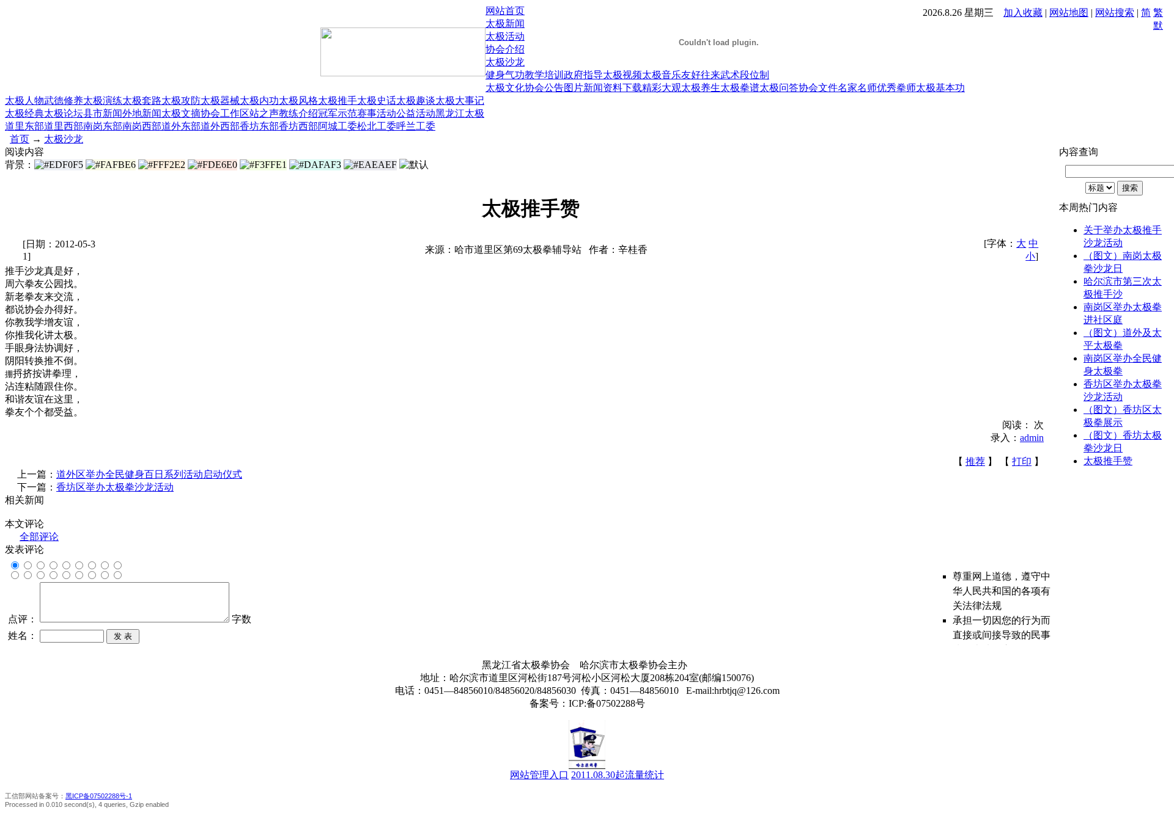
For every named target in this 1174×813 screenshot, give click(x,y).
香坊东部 (259, 126)
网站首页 (505, 10)
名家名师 (857, 87)
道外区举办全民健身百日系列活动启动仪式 (149, 474)
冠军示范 (337, 113)
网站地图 (1068, 12)
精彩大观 (661, 87)
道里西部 (63, 126)
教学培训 (544, 75)
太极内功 (259, 100)
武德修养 (63, 100)
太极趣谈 (415, 100)
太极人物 (24, 100)
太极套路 (141, 100)
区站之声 (259, 113)
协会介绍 (505, 49)
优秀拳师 (896, 87)
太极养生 (700, 87)
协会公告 (544, 87)
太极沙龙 (505, 62)
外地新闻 (141, 113)
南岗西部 (141, 126)
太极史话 (376, 100)
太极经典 (24, 113)
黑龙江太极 (459, 113)
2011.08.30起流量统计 (617, 775)
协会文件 (818, 87)
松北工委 (376, 126)
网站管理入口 (539, 775)
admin (1032, 437)
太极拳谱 (739, 87)
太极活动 (505, 36)
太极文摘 (181, 113)
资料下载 (622, 87)
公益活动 (415, 113)
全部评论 (39, 536)
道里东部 (24, 126)
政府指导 (583, 75)
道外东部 (181, 126)
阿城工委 (337, 126)
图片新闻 (583, 87)
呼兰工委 (415, 126)
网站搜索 (1114, 12)
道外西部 (220, 126)
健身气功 (505, 75)
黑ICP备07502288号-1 (98, 796)
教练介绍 (298, 113)
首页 (19, 139)
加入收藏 (1023, 12)
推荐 (975, 461)
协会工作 (220, 113)
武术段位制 (744, 75)
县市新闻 (102, 113)
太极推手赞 (1108, 461)
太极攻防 (181, 100)
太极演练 (102, 100)
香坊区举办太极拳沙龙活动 (115, 487)
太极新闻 (505, 23)
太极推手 (337, 100)
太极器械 (220, 100)
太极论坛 (63, 113)
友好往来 (700, 75)
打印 (1022, 461)
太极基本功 (940, 87)
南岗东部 (102, 126)
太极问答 (779, 87)
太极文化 (505, 87)
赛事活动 (376, 113)
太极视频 (622, 75)
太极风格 (298, 100)
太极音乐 (661, 75)
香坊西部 (298, 126)
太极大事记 (459, 100)
